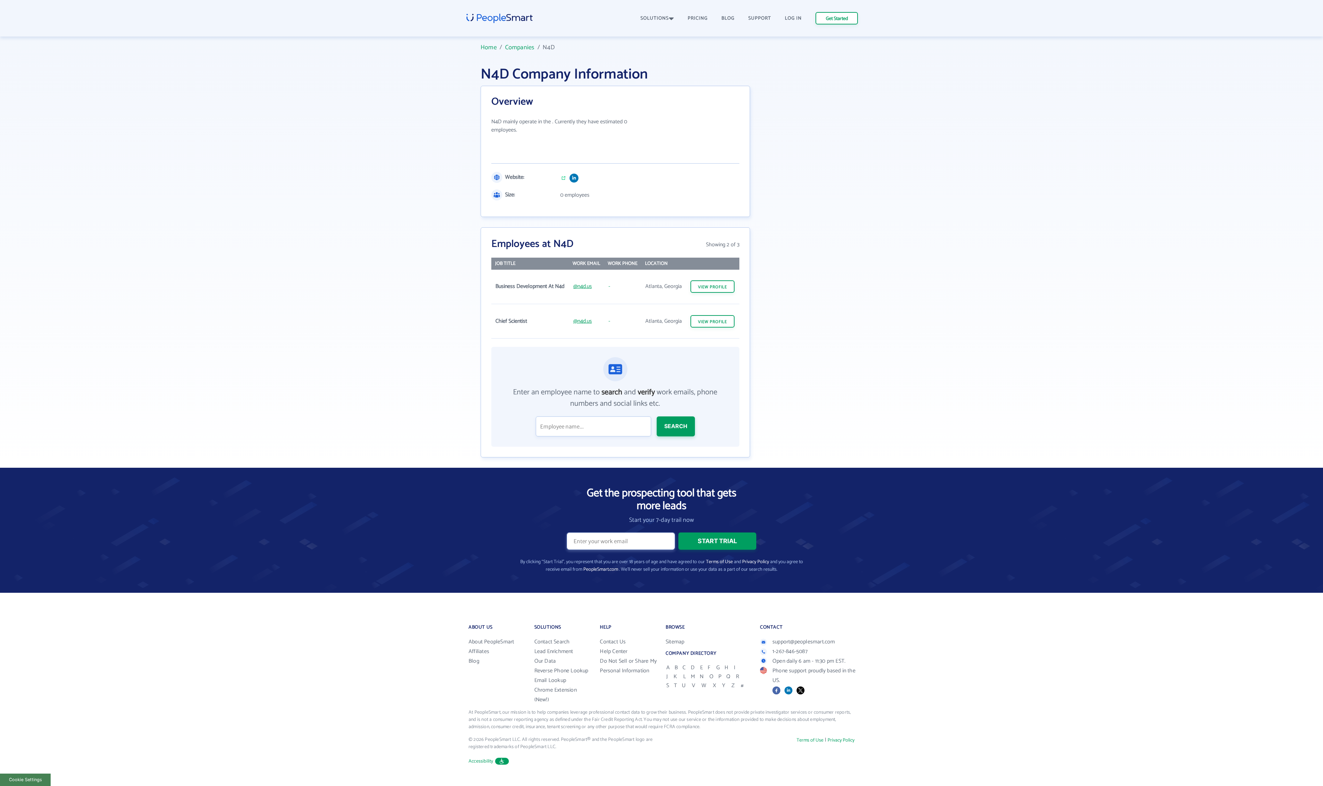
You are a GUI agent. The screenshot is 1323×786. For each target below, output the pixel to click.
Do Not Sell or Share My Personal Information (628, 665)
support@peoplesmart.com (803, 642)
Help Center (613, 651)
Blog (474, 661)
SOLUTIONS (654, 18)
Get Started (837, 19)
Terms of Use (719, 562)
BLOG (728, 18)
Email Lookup (550, 680)
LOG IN (793, 18)
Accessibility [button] (481, 761)
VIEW (712, 287)
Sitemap (675, 642)
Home (489, 47)
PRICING (698, 18)
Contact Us (613, 642)
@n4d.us (582, 286)
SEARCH (675, 426)
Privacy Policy (755, 562)
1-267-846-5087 (790, 651)
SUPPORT (759, 18)
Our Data (545, 661)
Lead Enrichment (553, 651)
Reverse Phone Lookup (561, 670)
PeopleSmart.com (600, 569)
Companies (520, 47)
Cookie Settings (25, 779)
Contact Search (552, 642)
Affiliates (479, 651)
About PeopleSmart (491, 642)
